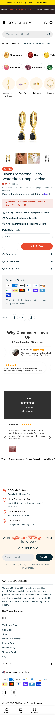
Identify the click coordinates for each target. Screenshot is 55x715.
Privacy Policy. (27, 568)
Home (5, 43)
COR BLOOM (16, 703)
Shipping (36, 187)
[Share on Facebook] (14, 317)
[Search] (48, 34)
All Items (15, 43)
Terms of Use (41, 564)
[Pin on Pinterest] (31, 317)
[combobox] (27, 34)
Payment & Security (15, 280)
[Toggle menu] (4, 22)
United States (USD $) (16, 672)
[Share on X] (22, 317)
